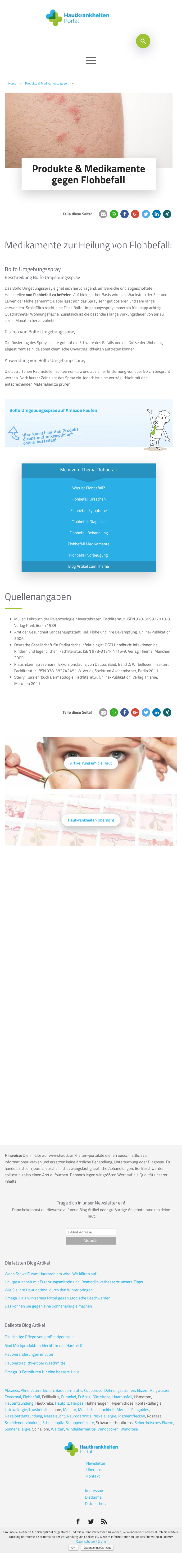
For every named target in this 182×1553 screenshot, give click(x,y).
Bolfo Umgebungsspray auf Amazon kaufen (53, 410)
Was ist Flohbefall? (88, 488)
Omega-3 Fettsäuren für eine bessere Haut (42, 1372)
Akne (25, 1390)
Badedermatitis (69, 1390)
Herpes (77, 1403)
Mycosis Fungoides (133, 1410)
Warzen (57, 1429)
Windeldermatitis (81, 1429)
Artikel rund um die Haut (91, 763)
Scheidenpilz (53, 1423)
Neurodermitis (79, 1416)
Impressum (94, 1490)
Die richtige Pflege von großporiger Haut (39, 1337)
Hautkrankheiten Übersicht (91, 820)
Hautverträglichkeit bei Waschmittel (35, 1363)
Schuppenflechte (80, 1423)
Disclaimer (94, 1497)
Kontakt (93, 1476)
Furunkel (68, 1397)
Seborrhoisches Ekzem (154, 1423)
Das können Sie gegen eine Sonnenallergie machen (48, 1306)
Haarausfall (122, 1397)
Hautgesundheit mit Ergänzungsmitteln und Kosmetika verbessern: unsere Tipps (74, 1281)
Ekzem (142, 1390)
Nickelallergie (104, 1416)
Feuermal (13, 1397)
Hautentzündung (19, 1403)
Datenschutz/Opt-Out (97, 1547)
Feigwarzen (160, 1390)
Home (12, 83)
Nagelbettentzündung (23, 1416)
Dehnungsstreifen (119, 1390)
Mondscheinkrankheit (96, 1410)
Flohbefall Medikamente (88, 544)
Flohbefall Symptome (88, 510)
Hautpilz (62, 1403)
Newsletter (95, 1463)
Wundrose (129, 1429)
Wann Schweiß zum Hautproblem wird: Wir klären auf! (51, 1273)
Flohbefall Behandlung (88, 533)
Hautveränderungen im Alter (29, 1354)
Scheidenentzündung (23, 1423)
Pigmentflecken (131, 1416)
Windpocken (108, 1429)
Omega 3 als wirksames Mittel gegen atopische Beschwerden (57, 1298)
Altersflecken (42, 1390)
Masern (69, 1410)
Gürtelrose (101, 1397)
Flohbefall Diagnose (89, 522)
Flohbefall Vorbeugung (88, 555)
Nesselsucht (54, 1416)
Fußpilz (84, 1397)
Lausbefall (38, 1410)
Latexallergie (16, 1410)
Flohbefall (31, 1397)
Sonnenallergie (17, 1429)
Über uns (94, 1470)
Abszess (12, 1390)
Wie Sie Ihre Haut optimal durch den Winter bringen (49, 1290)
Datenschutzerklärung (91, 1541)
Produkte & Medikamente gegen (46, 83)
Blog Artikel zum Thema (88, 566)
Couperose (93, 1390)
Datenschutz (96, 1504)
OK (73, 1547)
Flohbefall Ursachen (89, 499)
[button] (103, 214)
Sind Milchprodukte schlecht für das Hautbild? (44, 1345)
